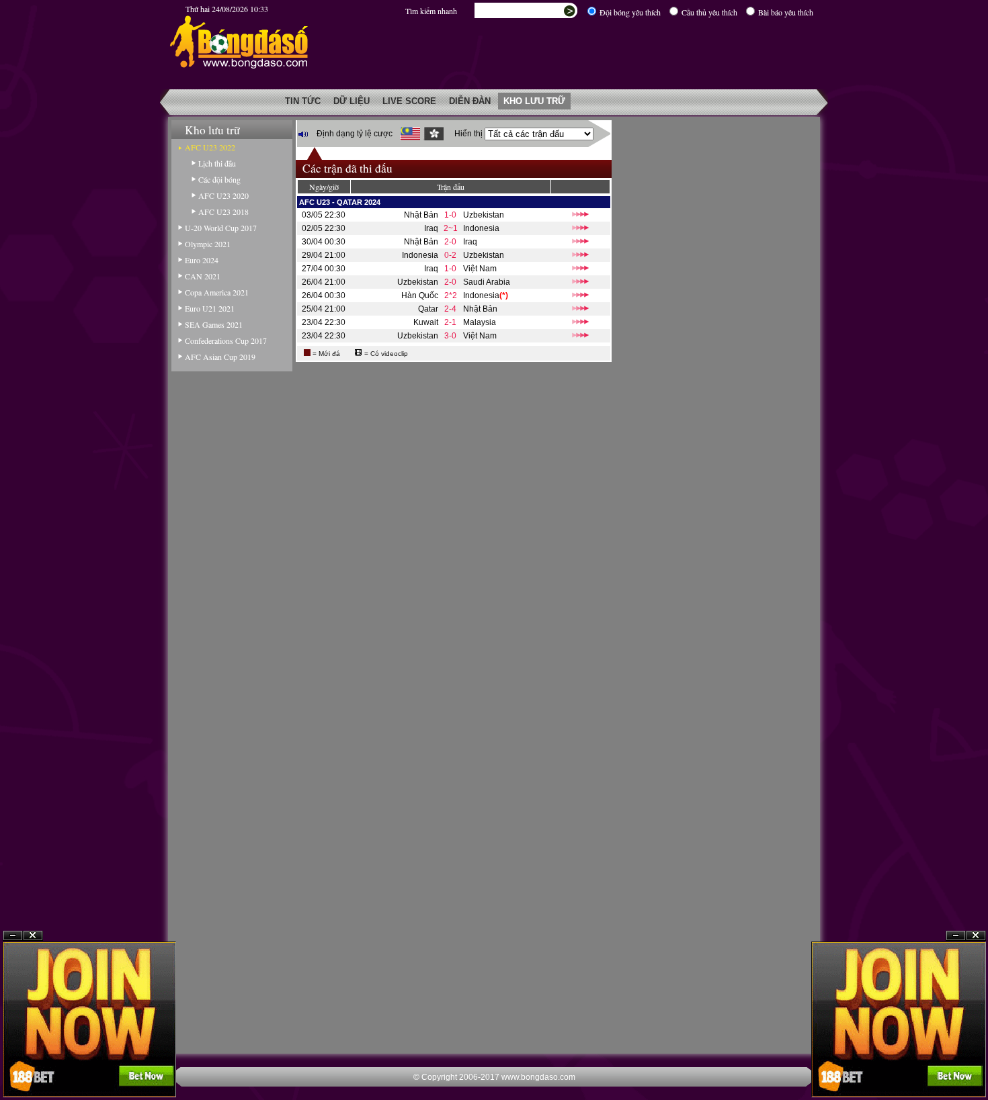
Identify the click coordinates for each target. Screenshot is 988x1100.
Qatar (428, 309)
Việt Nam (480, 268)
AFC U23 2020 (223, 195)
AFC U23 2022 (210, 147)
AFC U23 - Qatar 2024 (339, 202)
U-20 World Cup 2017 (221, 227)
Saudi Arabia (486, 282)
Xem (956, 1067)
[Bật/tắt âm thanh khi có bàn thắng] (303, 134)
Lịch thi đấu (217, 163)
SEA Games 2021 (214, 324)
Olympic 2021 (208, 243)
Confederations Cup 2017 (226, 340)
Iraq (431, 228)
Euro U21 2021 (210, 308)
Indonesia (481, 228)
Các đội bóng (219, 179)
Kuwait (425, 322)
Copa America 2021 (217, 292)
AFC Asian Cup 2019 (220, 356)
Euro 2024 (201, 260)
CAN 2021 (202, 276)
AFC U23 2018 (223, 211)
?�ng (976, 1067)
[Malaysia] (410, 133)
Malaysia (479, 322)
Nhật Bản (421, 215)
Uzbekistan (483, 215)
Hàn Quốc (419, 295)
